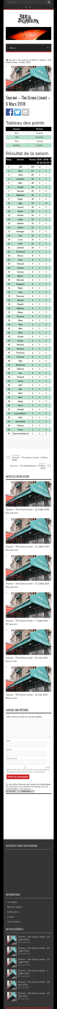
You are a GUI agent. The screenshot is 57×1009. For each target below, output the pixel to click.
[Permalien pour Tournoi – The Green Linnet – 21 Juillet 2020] (28, 543)
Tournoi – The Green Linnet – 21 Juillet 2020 (27, 546)
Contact (10, 917)
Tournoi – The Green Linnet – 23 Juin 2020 (27, 694)
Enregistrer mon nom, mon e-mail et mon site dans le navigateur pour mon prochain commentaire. (28, 769)
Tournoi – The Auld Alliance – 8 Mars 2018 (27, 466)
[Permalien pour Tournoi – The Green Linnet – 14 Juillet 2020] (28, 580)
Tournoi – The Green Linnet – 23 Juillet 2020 (27, 509)
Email (9, 749)
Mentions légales (14, 907)
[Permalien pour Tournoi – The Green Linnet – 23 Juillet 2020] (28, 506)
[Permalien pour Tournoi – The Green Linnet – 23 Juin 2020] (28, 691)
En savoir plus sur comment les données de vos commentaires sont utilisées (27, 788)
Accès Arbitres (13, 922)
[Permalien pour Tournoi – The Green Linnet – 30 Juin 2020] (28, 654)
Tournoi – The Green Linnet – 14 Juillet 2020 (27, 583)
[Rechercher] (49, 2)
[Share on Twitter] (17, 112)
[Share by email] (25, 112)
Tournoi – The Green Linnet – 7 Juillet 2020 (27, 620)
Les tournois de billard (27, 60)
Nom (9, 741)
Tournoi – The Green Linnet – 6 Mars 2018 (30, 457)
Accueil (12, 60)
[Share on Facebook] (9, 112)
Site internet (12, 758)
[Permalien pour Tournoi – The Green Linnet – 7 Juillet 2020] (28, 617)
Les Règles (12, 902)
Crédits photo (13, 912)
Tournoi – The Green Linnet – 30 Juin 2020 (27, 657)
